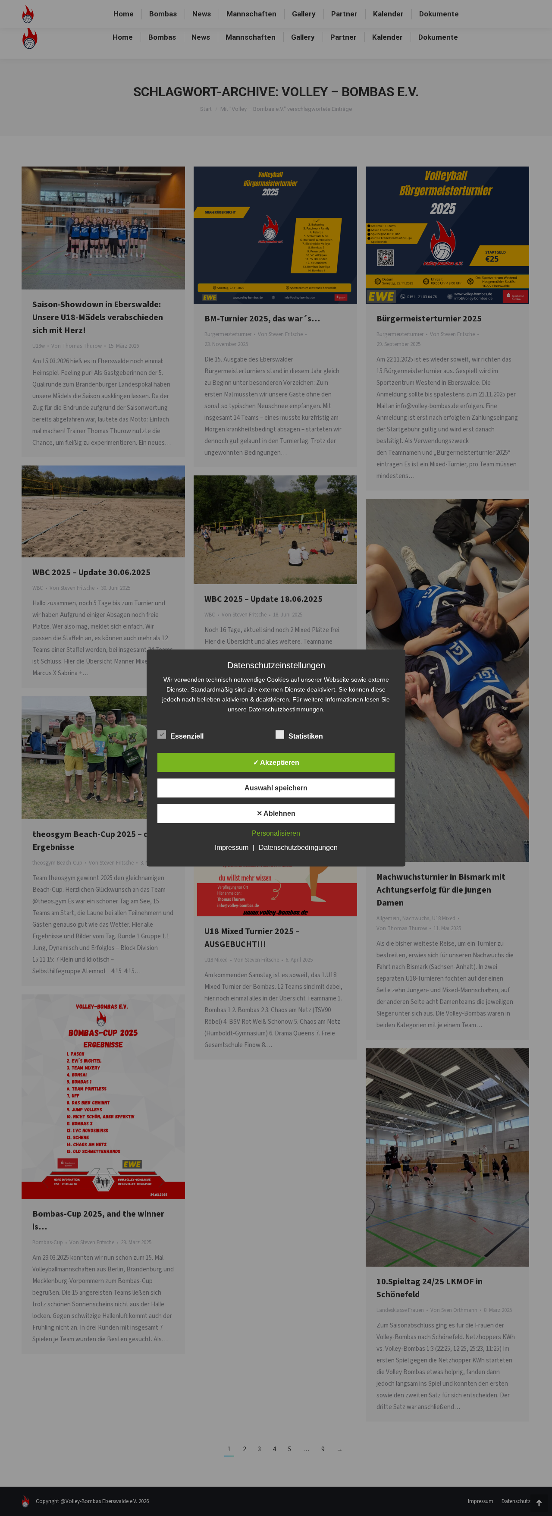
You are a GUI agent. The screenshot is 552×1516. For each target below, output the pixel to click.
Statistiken (306, 736)
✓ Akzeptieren (276, 762)
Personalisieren (276, 833)
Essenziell (187, 736)
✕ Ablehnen (276, 813)
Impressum (231, 847)
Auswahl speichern (276, 788)
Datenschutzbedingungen (298, 847)
